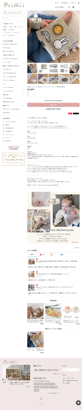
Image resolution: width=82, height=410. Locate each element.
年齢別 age (5, 94)
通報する (77, 247)
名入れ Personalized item (9, 73)
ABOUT (56, 2)
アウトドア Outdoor (8, 87)
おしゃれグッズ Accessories (10, 58)
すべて (32, 254)
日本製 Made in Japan (8, 102)
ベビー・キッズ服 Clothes (9, 76)
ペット (4, 84)
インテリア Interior (8, 91)
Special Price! (6, 112)
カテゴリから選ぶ (59, 7)
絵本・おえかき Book (8, 51)
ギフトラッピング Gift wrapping (11, 109)
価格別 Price (6, 105)
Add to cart (53, 105)
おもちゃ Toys (6, 47)
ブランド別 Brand (7, 98)
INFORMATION (64, 2)
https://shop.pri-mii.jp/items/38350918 (48, 185)
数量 (28, 93)
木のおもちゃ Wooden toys (10, 44)
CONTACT (73, 2)
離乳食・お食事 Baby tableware (11, 65)
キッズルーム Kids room (9, 80)
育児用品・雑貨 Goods (8, 55)
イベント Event (7, 62)
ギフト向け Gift (7, 69)
